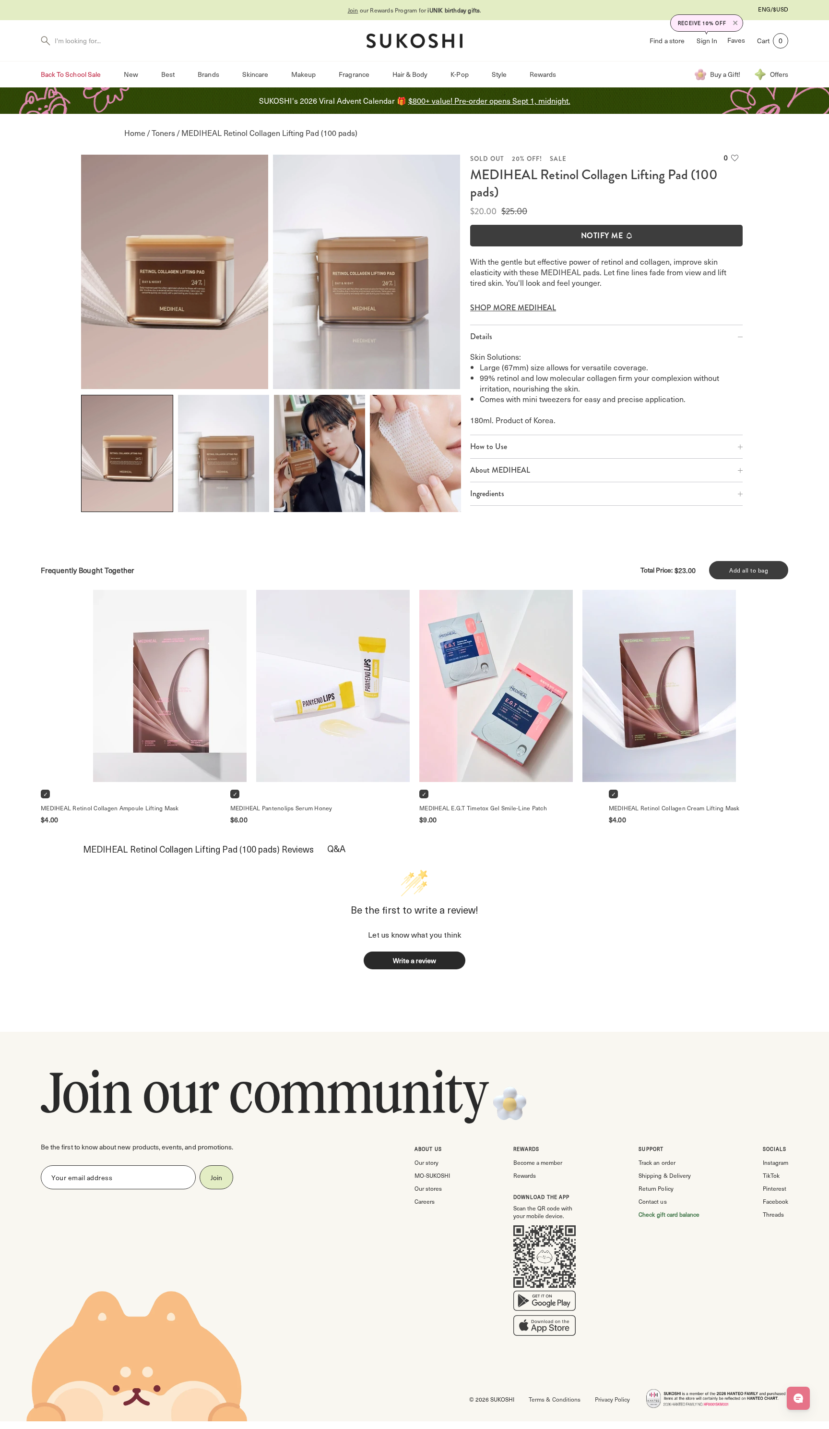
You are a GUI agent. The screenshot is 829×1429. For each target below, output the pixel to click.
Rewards (543, 74)
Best (168, 74)
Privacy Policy (612, 1399)
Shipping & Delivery (664, 1175)
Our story (426, 1162)
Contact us (652, 1201)
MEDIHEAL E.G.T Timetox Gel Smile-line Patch (483, 808)
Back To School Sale (71, 74)
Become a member (537, 1162)
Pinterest (774, 1188)
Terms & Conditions (554, 1399)
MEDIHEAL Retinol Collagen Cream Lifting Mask (674, 808)
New (131, 74)
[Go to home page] (414, 41)
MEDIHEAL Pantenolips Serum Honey (281, 808)
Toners (163, 132)
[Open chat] (798, 1398)
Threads (773, 1214)
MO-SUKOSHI (432, 1175)
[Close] (735, 23)
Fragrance (354, 74)
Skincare (255, 74)
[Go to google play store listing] (544, 1303)
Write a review (414, 960)
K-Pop (459, 74)
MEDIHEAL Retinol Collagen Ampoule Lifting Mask (110, 808)
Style (499, 74)
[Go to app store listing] (544, 1327)
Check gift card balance (669, 1214)
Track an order (657, 1162)
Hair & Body (410, 74)
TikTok (771, 1175)
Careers (424, 1201)
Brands (208, 74)
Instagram (775, 1162)
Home (134, 132)
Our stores (428, 1188)
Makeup (303, 74)
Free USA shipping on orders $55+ (453, 10)
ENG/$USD (773, 9)
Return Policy (656, 1188)
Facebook (775, 1201)
